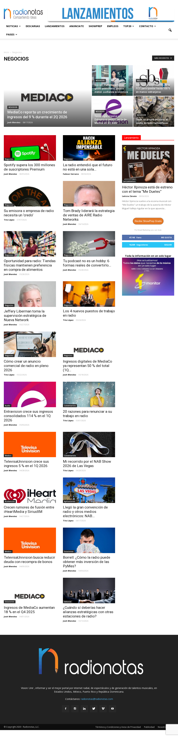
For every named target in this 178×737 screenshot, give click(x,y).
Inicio (6, 52)
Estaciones (69, 551)
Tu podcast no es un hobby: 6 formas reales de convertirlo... (87, 263)
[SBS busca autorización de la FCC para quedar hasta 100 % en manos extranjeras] (153, 80)
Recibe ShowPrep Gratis (148, 221)
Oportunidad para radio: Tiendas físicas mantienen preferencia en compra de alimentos (30, 265)
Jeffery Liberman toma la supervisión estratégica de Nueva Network (25, 315)
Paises (10, 34)
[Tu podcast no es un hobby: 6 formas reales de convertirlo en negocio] (89, 244)
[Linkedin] (84, 708)
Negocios (13, 107)
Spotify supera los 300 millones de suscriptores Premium (29, 167)
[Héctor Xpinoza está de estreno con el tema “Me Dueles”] (148, 164)
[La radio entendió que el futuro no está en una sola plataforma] (89, 148)
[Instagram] (74, 708)
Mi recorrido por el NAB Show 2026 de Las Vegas (87, 463)
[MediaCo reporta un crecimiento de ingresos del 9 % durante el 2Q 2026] (47, 97)
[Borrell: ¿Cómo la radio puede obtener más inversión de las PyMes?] (89, 540)
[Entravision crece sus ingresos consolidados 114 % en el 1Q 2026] (30, 394)
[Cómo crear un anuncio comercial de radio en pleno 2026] (30, 344)
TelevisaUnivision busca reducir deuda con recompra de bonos (29, 559)
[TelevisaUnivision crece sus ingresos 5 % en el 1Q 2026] (30, 444)
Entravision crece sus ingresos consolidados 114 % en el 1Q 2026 (28, 415)
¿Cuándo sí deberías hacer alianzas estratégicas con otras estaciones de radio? (88, 611)
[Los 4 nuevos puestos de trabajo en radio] (89, 294)
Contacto (146, 26)
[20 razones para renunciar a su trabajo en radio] (89, 394)
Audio (7, 405)
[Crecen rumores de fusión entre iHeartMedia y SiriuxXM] (30, 490)
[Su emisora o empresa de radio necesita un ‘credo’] (30, 193)
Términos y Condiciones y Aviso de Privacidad (118, 727)
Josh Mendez (14, 122)
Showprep (95, 26)
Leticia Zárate (129, 196)
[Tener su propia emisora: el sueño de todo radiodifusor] (153, 111)
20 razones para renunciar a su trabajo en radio (87, 413)
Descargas (33, 26)
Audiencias (10, 501)
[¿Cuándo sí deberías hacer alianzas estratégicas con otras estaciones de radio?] (89, 590)
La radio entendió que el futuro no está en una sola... (87, 167)
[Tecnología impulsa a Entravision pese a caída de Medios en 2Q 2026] (112, 111)
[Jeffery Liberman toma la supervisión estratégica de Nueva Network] (30, 294)
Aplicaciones (69, 501)
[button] (170, 30)
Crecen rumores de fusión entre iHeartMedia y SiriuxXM (29, 509)
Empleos (112, 26)
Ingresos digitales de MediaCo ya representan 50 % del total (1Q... (87, 365)
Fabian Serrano (71, 174)
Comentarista (70, 405)
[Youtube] (112, 708)
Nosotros (162, 727)
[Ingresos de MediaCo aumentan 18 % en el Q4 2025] (30, 590)
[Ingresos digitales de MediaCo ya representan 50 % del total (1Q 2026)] (89, 344)
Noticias (12, 26)
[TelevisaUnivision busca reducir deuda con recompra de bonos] (30, 540)
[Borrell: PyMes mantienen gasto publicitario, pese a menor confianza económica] (112, 80)
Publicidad (149, 727)
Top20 (127, 26)
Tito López (9, 219)
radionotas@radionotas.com (97, 699)
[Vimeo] (103, 708)
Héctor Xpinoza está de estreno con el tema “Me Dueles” (147, 189)
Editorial (67, 601)
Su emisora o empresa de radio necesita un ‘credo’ (29, 213)
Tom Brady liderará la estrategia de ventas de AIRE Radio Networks (89, 215)
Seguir (168, 244)
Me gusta (166, 237)
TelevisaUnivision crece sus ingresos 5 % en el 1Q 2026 (26, 463)
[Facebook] (65, 708)
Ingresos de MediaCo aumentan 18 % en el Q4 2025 (29, 609)
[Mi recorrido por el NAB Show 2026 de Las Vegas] (89, 444)
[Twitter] (93, 708)
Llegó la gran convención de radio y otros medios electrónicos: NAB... (85, 511)
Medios (8, 455)
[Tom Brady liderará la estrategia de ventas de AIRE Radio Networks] (89, 193)
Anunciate (76, 26)
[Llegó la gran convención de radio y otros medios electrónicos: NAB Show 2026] (89, 490)
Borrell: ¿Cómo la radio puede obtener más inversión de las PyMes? (86, 561)
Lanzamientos (54, 26)
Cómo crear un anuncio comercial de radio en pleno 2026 (26, 365)
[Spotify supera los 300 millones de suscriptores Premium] (30, 148)
